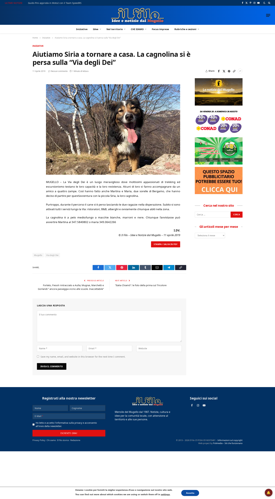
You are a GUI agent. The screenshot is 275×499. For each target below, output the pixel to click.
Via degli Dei (52, 255)
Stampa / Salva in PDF (165, 244)
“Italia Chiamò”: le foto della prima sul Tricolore (140, 285)
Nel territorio (114, 29)
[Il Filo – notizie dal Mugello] (138, 15)
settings (163, 494)
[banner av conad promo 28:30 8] (219, 134)
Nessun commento (59, 71)
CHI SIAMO (137, 29)
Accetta (187, 492)
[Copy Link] (234, 71)
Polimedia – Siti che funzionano (228, 443)
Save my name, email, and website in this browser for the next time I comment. (83, 356)
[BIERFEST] (219, 163)
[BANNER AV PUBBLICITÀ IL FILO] (219, 193)
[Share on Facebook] (218, 71)
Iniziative (82, 29)
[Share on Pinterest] (229, 71)
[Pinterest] (35, 104)
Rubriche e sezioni (185, 29)
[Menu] (268, 15)
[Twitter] (35, 97)
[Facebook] (35, 90)
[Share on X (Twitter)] (224, 71)
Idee (95, 29)
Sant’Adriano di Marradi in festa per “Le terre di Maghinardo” (60, 3)
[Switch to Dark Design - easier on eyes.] (264, 3)
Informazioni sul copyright (230, 440)
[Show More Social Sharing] (240, 71)
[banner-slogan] (219, 104)
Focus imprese (160, 29)
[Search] (269, 3)
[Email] (35, 112)
